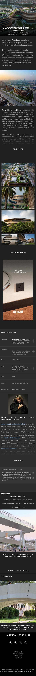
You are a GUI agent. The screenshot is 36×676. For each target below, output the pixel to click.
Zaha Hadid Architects (11, 40)
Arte (24, 496)
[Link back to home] (18, 636)
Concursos (27, 500)
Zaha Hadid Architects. (18, 339)
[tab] (15, 496)
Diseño (18, 503)
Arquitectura (15, 496)
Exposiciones (28, 503)
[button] (3, 540)
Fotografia (15, 507)
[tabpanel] (18, 541)
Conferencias (8, 503)
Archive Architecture (18, 571)
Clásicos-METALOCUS (12, 500)
